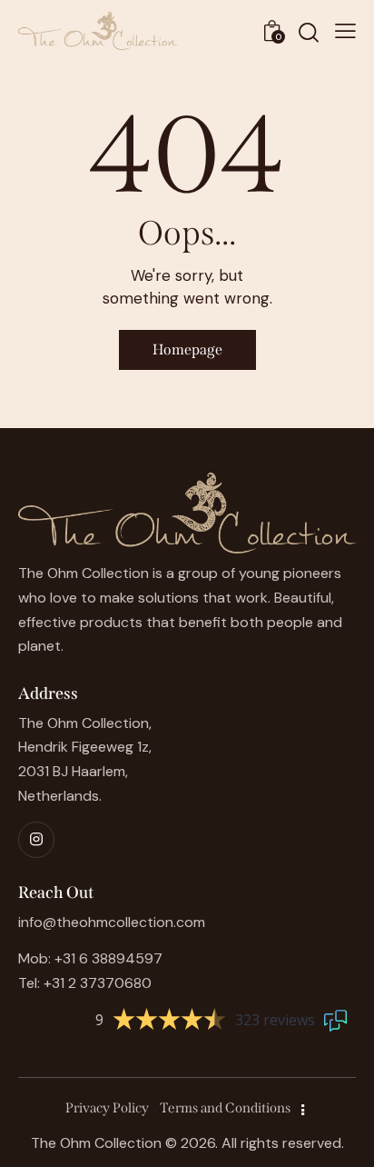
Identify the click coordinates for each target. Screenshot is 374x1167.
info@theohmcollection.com (111, 922)
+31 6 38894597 (108, 958)
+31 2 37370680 (98, 982)
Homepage (187, 349)
